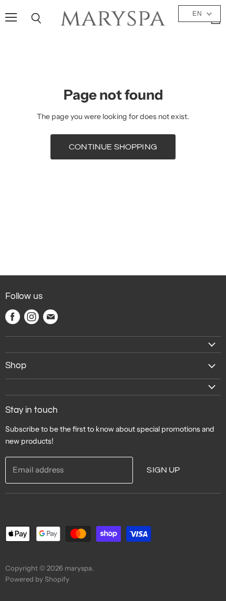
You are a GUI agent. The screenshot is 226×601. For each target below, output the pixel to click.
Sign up (163, 470)
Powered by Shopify (37, 579)
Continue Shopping (113, 147)
